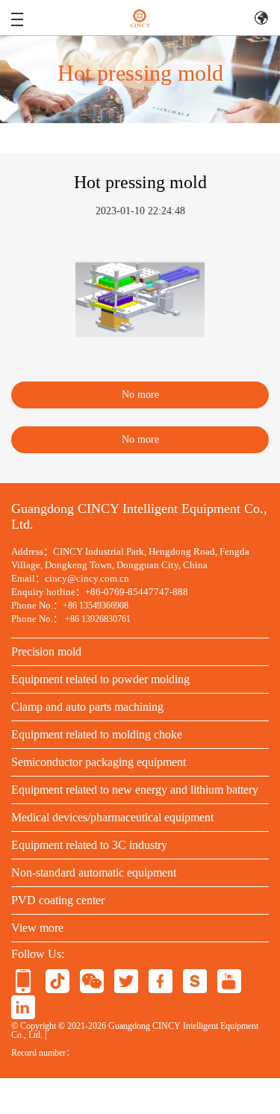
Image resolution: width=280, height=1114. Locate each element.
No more (140, 394)
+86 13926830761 (98, 619)
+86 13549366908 (95, 605)
